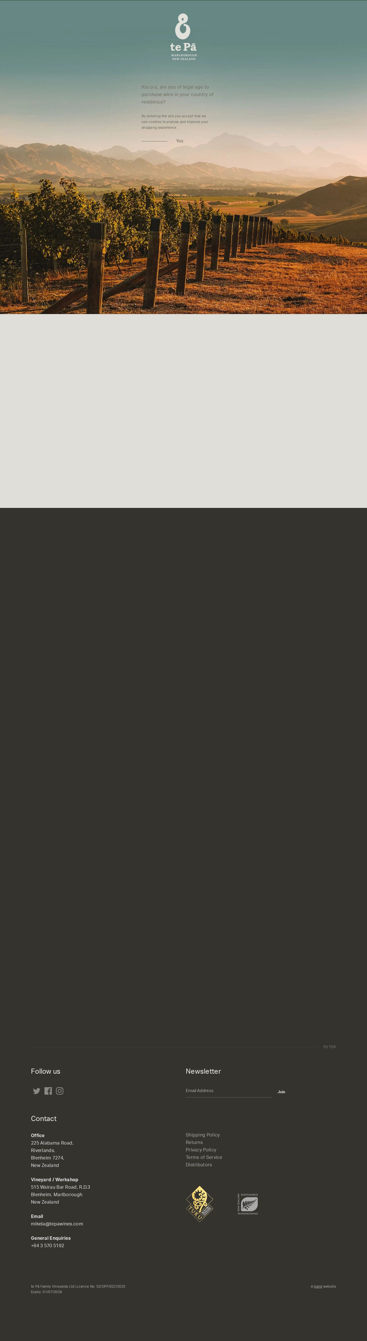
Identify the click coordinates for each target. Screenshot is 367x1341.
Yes (179, 141)
